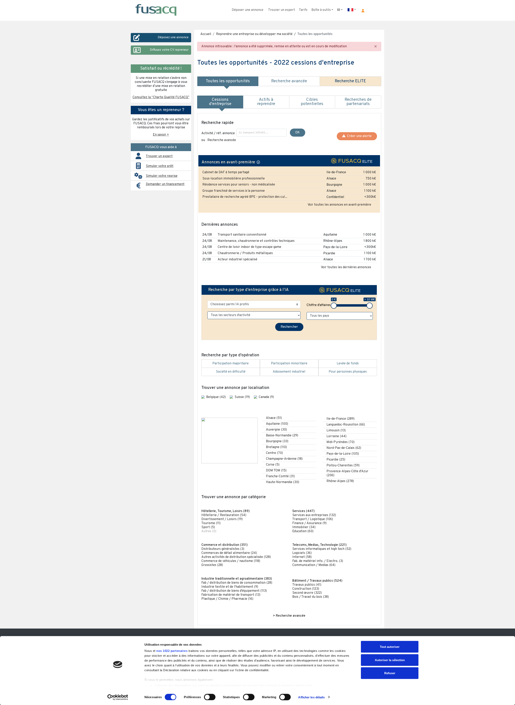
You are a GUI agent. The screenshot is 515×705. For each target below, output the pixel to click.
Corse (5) (272, 465)
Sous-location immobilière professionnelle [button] (233, 179)
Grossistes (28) (212, 565)
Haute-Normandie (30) (282, 482)
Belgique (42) (216, 397)
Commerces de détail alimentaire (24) (229, 553)
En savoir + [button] (161, 135)
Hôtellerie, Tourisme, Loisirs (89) (225, 511)
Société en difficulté (230, 372)
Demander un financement (165, 184)
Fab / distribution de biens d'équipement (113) (234, 591)
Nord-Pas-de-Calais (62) (344, 448)
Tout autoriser (390, 646)
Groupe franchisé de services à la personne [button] (233, 191)
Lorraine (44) (336, 436)
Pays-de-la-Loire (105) (343, 454)
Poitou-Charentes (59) (343, 466)
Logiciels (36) (302, 553)
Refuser (389, 673)
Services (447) (303, 511)
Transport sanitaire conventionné (242, 235)
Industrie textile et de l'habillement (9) (229, 587)
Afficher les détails (311, 697)
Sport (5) (208, 527)
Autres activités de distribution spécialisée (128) (236, 557)
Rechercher (289, 327)
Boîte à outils (321, 10)
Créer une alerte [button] (358, 136)
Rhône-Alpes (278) (340, 481)
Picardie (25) (336, 460)
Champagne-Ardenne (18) (284, 459)
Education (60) (302, 531)
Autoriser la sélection (390, 660)
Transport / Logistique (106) (312, 519)
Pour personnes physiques (348, 372)
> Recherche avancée (289, 616)
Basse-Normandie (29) (282, 436)
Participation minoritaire (289, 364)
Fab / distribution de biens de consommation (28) (236, 583)
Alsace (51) (274, 418)
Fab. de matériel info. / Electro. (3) (317, 561)
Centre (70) (274, 453)
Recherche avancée (221, 140)
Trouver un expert (281, 10)
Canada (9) (266, 397)
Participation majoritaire (230, 364)
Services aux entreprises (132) (314, 515)
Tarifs (303, 10)
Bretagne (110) (276, 447)
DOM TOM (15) (276, 471)
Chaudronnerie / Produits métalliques (245, 253)
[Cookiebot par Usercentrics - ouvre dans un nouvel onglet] (117, 697)
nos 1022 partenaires (171, 650)
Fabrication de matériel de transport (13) (230, 595)
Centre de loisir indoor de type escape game (249, 247)
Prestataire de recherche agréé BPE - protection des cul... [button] (244, 197)
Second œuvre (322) (307, 593)
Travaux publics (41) (306, 585)
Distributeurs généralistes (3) (222, 549)
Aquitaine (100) (277, 424)
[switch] (209, 697)
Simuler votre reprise (161, 176)
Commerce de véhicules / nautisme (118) (230, 561)
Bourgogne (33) (277, 441)
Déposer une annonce (247, 10)
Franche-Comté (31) (280, 476)
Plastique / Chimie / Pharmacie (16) (227, 599)
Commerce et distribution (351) (224, 545)
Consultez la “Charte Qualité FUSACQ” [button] (161, 97)
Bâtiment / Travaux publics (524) (317, 581)
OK (297, 133)
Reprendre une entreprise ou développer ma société (254, 34)
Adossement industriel (289, 372)
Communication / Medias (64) (313, 565)
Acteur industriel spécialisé (237, 260)
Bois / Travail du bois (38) (310, 597)
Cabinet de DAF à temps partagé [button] (225, 172)
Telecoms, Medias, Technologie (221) (319, 545)
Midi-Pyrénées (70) (340, 442)
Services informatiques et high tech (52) (321, 549)
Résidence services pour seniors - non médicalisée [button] (238, 185)
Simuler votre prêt (159, 166)
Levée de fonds (348, 364)
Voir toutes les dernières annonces (346, 267)
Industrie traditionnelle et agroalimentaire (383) (236, 579)
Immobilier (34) (303, 527)
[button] (363, 10)
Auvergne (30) (276, 430)
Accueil (205, 34)
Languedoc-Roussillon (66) (346, 425)
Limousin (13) (336, 431)
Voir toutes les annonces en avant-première (339, 205)
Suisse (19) (243, 397)
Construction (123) (305, 589)
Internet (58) (302, 557)
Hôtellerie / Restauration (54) (223, 515)
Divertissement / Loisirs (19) (222, 519)
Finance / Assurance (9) (309, 523)
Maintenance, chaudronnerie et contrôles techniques (256, 241)
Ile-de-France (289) (340, 419)
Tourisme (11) (210, 523)
